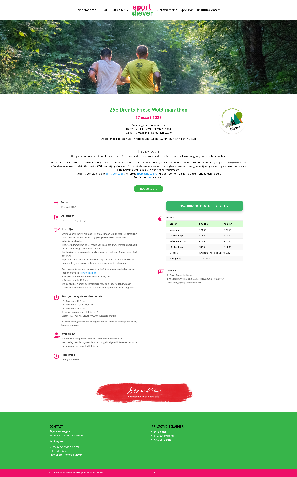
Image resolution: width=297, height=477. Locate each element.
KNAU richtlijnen (88, 272)
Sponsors (187, 10)
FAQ (105, 10)
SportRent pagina (147, 173)
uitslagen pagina (116, 173)
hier (148, 177)
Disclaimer (160, 431)
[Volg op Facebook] (153, 473)
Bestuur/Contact (208, 10)
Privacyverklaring (164, 435)
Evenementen (86, 10)
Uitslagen (119, 10)
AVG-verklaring (162, 439)
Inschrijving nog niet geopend (204, 206)
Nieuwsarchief (166, 10)
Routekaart (148, 188)
